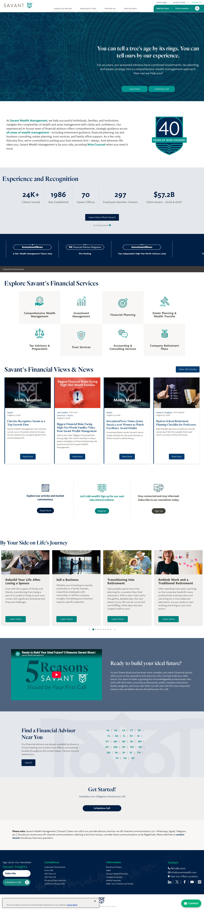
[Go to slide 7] (108, 629)
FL (109, 735)
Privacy (108, 906)
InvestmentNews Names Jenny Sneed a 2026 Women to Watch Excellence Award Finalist (125, 424)
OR (109, 752)
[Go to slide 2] (95, 629)
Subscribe (10, 873)
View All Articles (188, 369)
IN (131, 735)
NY (124, 747)
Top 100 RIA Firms (180, 253)
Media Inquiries (113, 880)
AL (108, 730)
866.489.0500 (178, 868)
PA (116, 752)
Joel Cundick (62, 412)
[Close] (95, 901)
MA (116, 741)
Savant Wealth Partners (117, 873)
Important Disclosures (13, 269)
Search (28, 762)
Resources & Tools (88, 8)
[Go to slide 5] (103, 629)
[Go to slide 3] (98, 629)
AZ (116, 730)
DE (139, 730)
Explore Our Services (63, 8)
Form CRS (48, 870)
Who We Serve (130, 8)
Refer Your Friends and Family (119, 883)
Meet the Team (162, 8)
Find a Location (182, 8)
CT (132, 730)
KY (107, 741)
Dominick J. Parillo (65, 415)
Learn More (134, 89)
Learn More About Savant (102, 217)
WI (132, 758)
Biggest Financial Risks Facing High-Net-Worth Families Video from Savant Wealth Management (77, 427)
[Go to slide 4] (100, 629)
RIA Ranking (67, 253)
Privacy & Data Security (55, 880)
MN (140, 741)
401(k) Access (179, 2)
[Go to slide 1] (93, 629)
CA (124, 730)
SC (131, 752)
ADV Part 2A (50, 873)
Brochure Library (114, 867)
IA (138, 735)
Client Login (161, 2)
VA (125, 758)
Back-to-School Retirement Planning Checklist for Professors (176, 422)
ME (124, 741)
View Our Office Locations (184, 876)
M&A (108, 870)
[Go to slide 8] (110, 629)
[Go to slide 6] (105, 629)
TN (139, 752)
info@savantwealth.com (184, 872)
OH (132, 747)
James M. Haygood (164, 412)
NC (107, 747)
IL (124, 735)
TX (117, 758)
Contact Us (196, 2)
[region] (50, 903)
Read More (28, 456)
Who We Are (110, 8)
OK (140, 747)
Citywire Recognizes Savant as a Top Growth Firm (26, 422)
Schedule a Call (162, 89)
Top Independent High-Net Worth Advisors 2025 (123, 253)
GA (117, 735)
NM (116, 747)
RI (124, 752)
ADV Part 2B (50, 877)
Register (102, 510)
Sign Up (159, 510)
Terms (114, 906)
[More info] (110, 225)
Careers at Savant (114, 877)
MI (132, 741)
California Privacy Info (54, 883)
